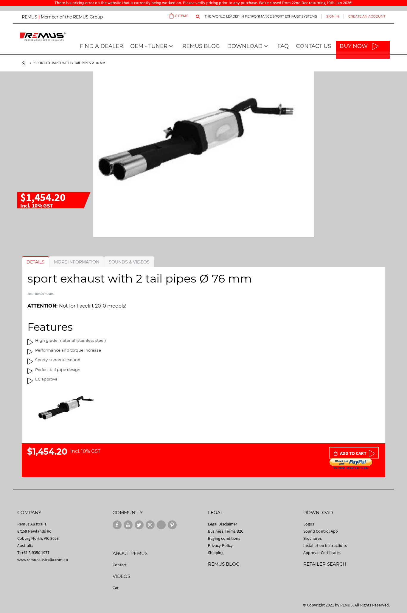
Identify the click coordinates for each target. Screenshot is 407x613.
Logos (308, 524)
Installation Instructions (325, 545)
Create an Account (366, 16)
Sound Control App (320, 531)
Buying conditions (224, 538)
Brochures (312, 538)
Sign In (332, 16)
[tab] (35, 262)
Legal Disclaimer (222, 524)
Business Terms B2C (225, 531)
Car (116, 587)
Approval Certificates (322, 552)
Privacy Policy (220, 545)
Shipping (216, 552)
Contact (120, 564)
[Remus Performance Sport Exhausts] (42, 36)
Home (24, 63)
